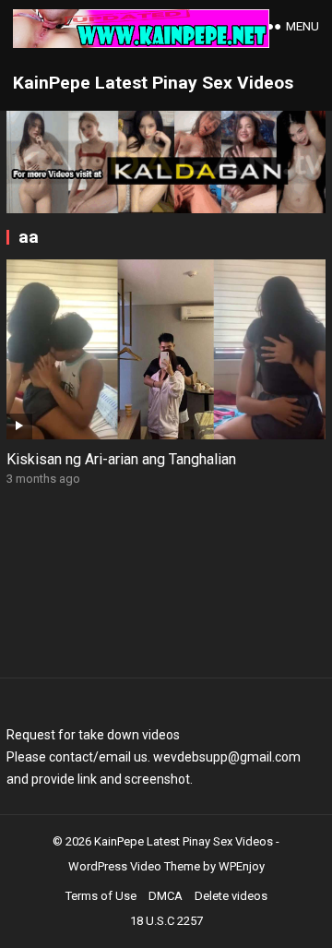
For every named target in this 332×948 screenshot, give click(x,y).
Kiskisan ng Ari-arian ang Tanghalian (121, 459)
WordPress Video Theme (134, 866)
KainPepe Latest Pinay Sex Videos (153, 82)
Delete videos (231, 896)
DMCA (165, 896)
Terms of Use (100, 896)
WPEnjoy (242, 866)
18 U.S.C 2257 (166, 921)
